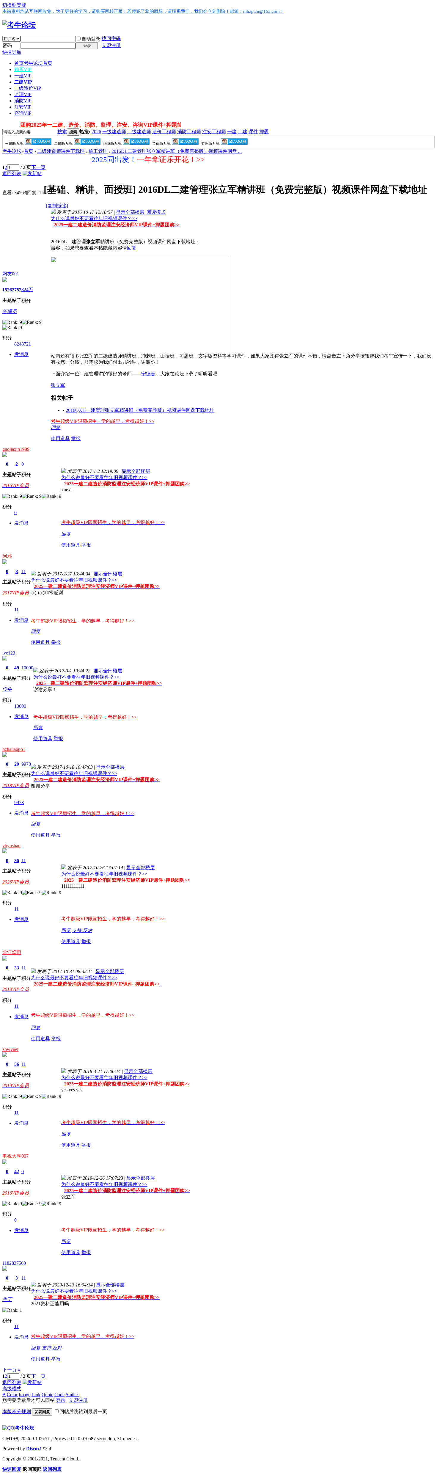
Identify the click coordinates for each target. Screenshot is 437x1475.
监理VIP (23, 94)
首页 (33, 63)
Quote (47, 1394)
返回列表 (11, 173)
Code (59, 1394)
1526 (7, 289)
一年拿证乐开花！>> (171, 160)
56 (16, 1064)
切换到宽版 (14, 5)
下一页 (38, 167)
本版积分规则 (16, 1411)
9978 (26, 764)
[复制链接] (57, 205)
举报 (76, 438)
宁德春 (148, 373)
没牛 (7, 689)
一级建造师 (114, 131)
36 (16, 860)
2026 (96, 131)
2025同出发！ (114, 160)
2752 (16, 289)
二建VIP (23, 81)
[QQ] (8, 1427)
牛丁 (7, 1299)
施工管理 (98, 151)
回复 (131, 247)
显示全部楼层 (130, 212)
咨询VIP (23, 113)
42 (16, 1171)
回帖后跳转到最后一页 (83, 1411)
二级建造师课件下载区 (61, 151)
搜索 (62, 131)
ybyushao (11, 845)
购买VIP (23, 69)
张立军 (58, 385)
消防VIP (23, 100)
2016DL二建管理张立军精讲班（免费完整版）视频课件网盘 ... (176, 151)
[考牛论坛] (19, 25)
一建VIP (23, 75)
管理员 (9, 311)
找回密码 (111, 38)
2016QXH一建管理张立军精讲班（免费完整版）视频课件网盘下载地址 (140, 410)
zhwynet (10, 1049)
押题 (264, 131)
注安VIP (23, 106)
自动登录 (90, 38)
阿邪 (7, 555)
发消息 (21, 354)
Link (36, 1394)
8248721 (22, 343)
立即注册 (111, 45)
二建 (242, 131)
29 (16, 764)
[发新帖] (32, 173)
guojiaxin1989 (15, 449)
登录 (60, 1400)
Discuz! (33, 1448)
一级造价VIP (27, 88)
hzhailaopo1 (13, 749)
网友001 (10, 273)
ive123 (8, 652)
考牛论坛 (11, 151)
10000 (27, 667)
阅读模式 (156, 212)
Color (12, 1394)
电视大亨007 (15, 1156)
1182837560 (14, 1263)
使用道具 (60, 438)
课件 (253, 131)
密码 (7, 45)
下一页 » (11, 1369)
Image (24, 1394)
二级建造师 (139, 131)
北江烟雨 (11, 952)
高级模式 (11, 1388)
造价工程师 (164, 131)
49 (16, 667)
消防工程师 (189, 131)
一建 (232, 131)
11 (23, 571)
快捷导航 (11, 52)
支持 (77, 930)
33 (16, 967)
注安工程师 (214, 131)
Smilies (72, 1394)
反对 (87, 930)
